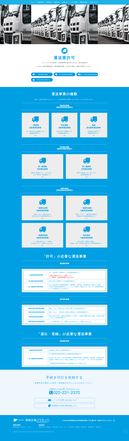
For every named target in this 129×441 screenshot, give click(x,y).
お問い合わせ (93, 2)
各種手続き (57, 2)
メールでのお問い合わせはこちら (64, 400)
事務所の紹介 (83, 2)
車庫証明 (48, 2)
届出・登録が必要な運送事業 (88, 74)
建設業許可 (99, 427)
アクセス (29, 427)
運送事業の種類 (43, 74)
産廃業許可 (91, 427)
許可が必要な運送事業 (65, 74)
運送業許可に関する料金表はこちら (64, 406)
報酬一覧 (65, 2)
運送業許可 (84, 427)
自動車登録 (40, 2)
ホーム (33, 2)
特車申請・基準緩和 (74, 427)
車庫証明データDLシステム (59, 427)
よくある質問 (73, 2)
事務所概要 (16, 427)
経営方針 (22, 427)
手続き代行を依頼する (43, 80)
